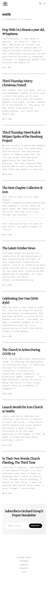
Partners (24, 561)
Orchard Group (24, 558)
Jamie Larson (23, 526)
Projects (24, 568)
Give (24, 572)
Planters (24, 565)
